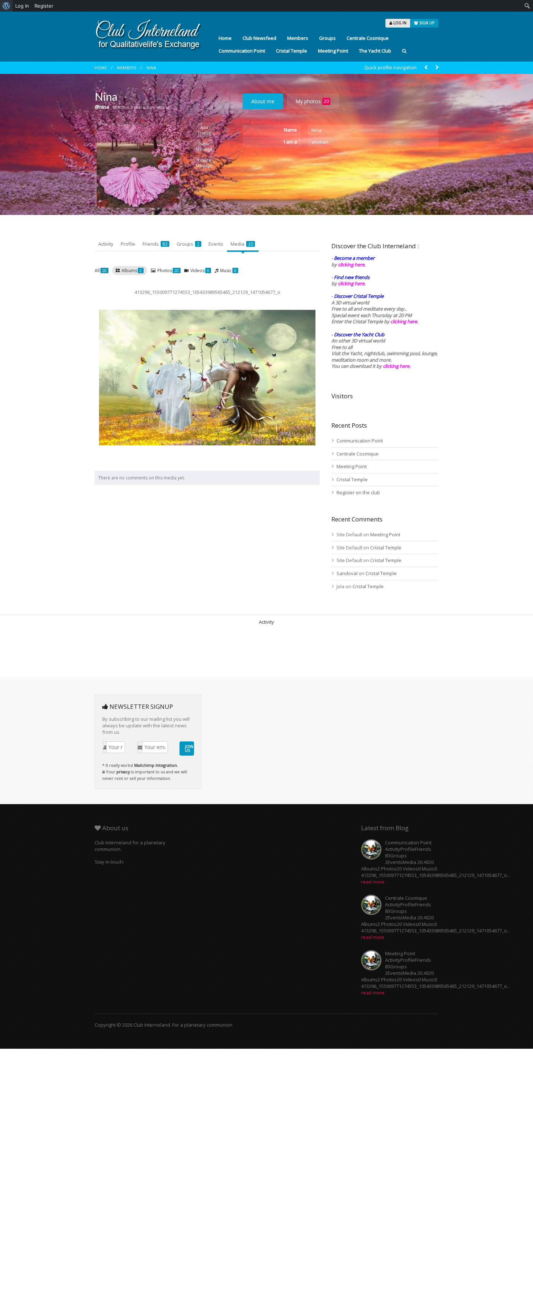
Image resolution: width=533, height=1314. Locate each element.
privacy (123, 771)
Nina (151, 67)
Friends (155, 244)
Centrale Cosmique (368, 38)
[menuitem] (6, 6)
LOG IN (399, 22)
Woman (320, 142)
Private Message (204, 162)
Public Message (204, 146)
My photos (312, 101)
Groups (327, 38)
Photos (168, 270)
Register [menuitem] (43, 6)
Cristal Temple (291, 50)
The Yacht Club (375, 50)
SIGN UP (426, 22)
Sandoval (347, 573)
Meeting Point (333, 50)
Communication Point (242, 50)
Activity (105, 244)
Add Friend (204, 130)
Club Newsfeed (259, 38)
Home (225, 38)
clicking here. (351, 264)
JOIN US (189, 748)
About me (262, 101)
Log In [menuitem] (22, 6)
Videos (199, 270)
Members (297, 38)
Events (215, 244)
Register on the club (358, 492)
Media (242, 244)
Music (228, 270)
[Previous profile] (426, 67)
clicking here (396, 366)
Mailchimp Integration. (156, 765)
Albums (131, 270)
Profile (128, 244)
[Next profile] (436, 67)
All (101, 270)
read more (372, 881)
